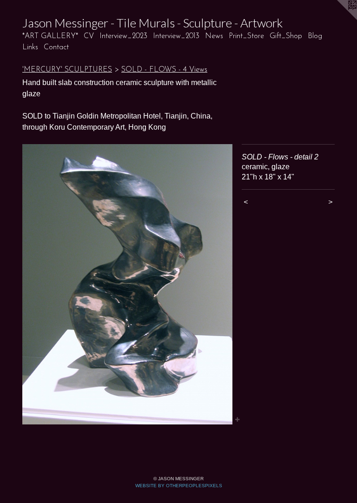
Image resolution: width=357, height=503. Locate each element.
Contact (56, 47)
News (214, 36)
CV (89, 36)
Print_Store (246, 36)
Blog (315, 36)
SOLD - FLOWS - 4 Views (164, 69)
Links (30, 47)
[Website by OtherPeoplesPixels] (338, 18)
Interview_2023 (123, 36)
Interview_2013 (176, 36)
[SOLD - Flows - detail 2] (127, 284)
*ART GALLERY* (50, 36)
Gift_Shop (286, 36)
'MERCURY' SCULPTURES (67, 69)
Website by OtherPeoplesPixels (178, 485)
